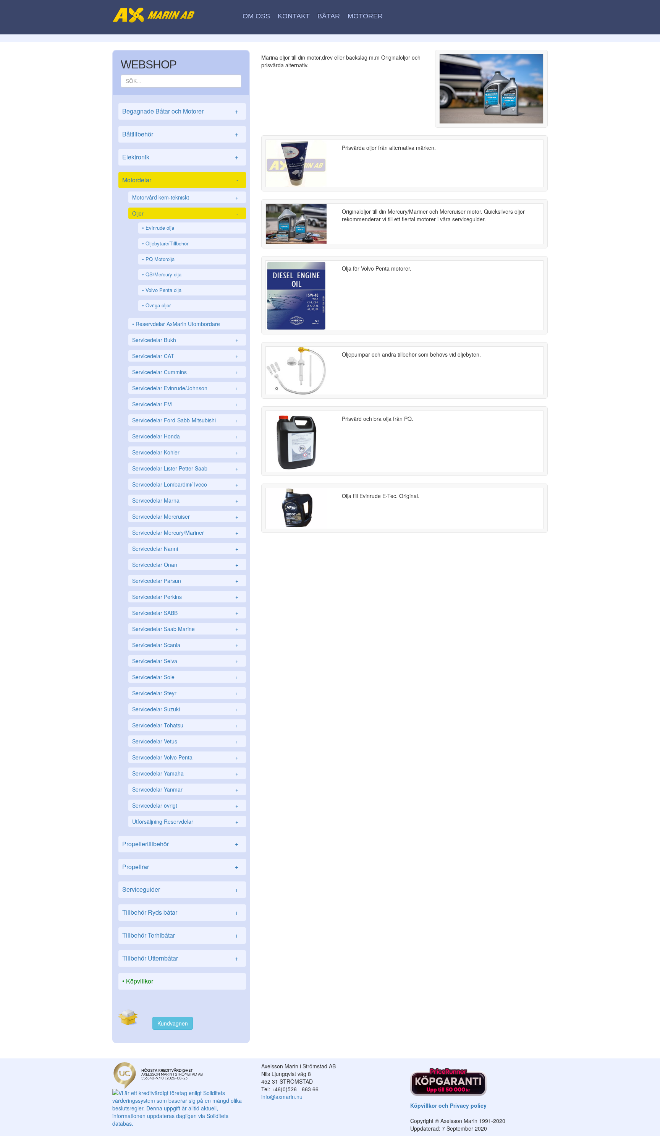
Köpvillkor (139, 981)
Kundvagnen (172, 1023)
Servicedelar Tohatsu (185, 725)
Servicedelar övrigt (185, 805)
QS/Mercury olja (163, 274)
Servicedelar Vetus (185, 741)
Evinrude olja (160, 227)
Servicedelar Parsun (185, 580)
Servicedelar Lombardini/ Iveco (185, 484)
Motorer (365, 16)
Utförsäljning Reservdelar (185, 821)
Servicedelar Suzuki (185, 709)
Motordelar (180, 179)
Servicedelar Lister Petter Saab (185, 468)
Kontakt (294, 16)
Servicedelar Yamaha (185, 773)
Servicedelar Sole (185, 677)
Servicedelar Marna (185, 500)
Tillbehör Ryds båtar (180, 912)
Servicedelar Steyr (185, 693)
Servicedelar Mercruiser (185, 516)
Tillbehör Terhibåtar (180, 935)
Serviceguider (180, 889)
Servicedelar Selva (185, 661)
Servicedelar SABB (185, 613)
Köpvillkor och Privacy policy (448, 1105)
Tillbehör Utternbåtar (180, 958)
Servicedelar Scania (185, 645)
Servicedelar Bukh (185, 340)
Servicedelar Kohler (185, 452)
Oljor (185, 213)
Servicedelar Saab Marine (185, 629)
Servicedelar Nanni (185, 548)
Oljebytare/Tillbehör (167, 243)
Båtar (328, 16)
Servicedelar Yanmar (185, 789)
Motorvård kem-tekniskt (185, 197)
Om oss (256, 16)
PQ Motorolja (160, 259)
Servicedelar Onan (185, 564)
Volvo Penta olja (163, 290)
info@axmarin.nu (281, 1096)
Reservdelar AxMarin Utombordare (178, 324)
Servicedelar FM (185, 404)
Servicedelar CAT (185, 356)
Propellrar (180, 866)
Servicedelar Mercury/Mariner (185, 532)
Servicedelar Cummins (185, 372)
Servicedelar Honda (185, 436)
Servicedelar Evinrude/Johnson (185, 388)
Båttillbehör (180, 134)
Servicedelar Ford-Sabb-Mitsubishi (185, 420)
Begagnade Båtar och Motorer (180, 111)
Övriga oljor (158, 305)
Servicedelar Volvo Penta (185, 757)
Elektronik (180, 157)
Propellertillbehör (180, 843)
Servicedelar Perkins (185, 596)
